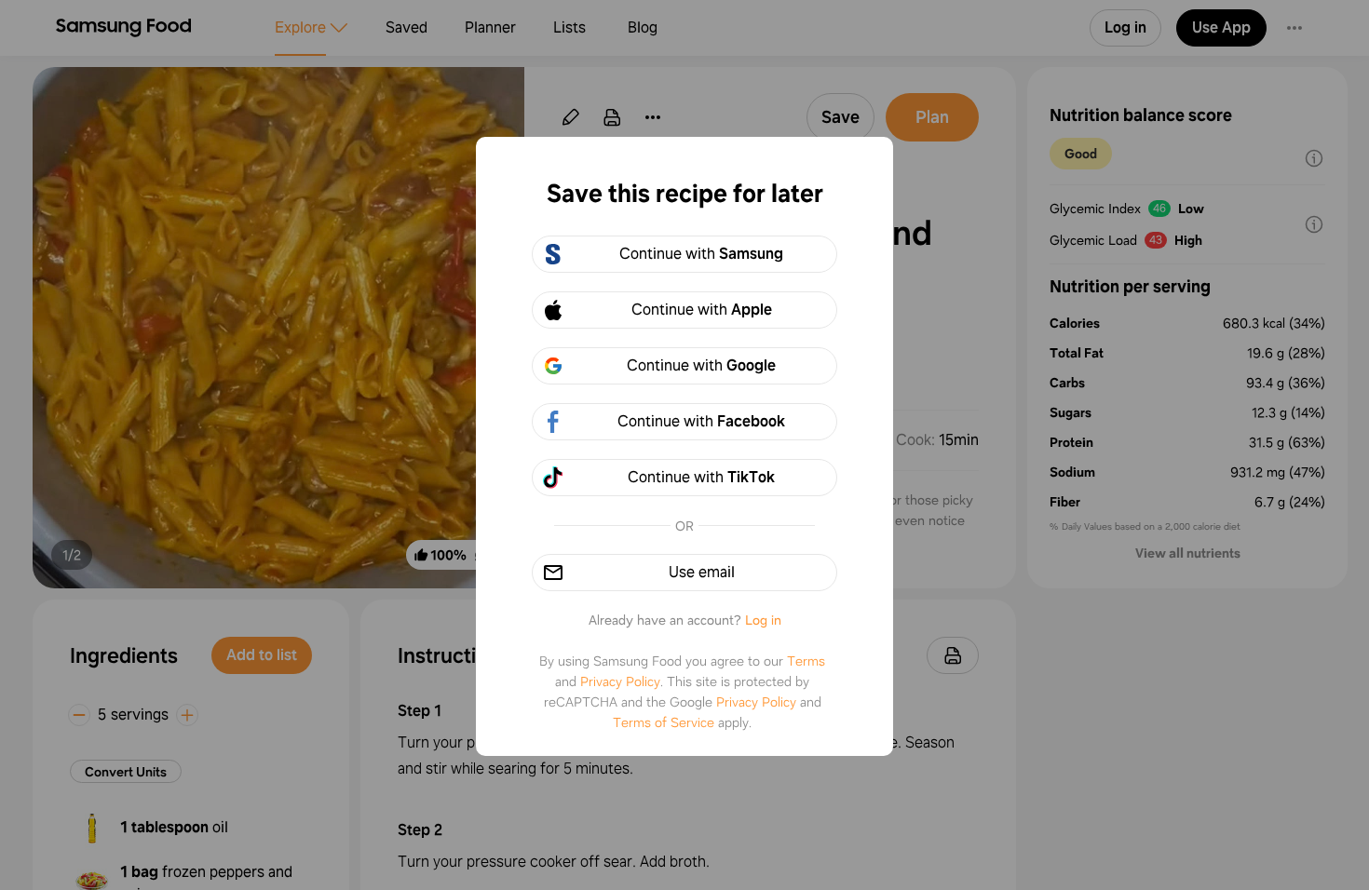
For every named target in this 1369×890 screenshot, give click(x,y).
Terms (806, 661)
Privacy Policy (620, 681)
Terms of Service (663, 722)
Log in (763, 620)
